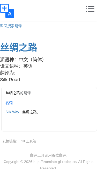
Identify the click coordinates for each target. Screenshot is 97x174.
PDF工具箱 (27, 141)
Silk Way (12, 112)
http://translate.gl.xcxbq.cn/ (55, 162)
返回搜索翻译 (11, 26)
